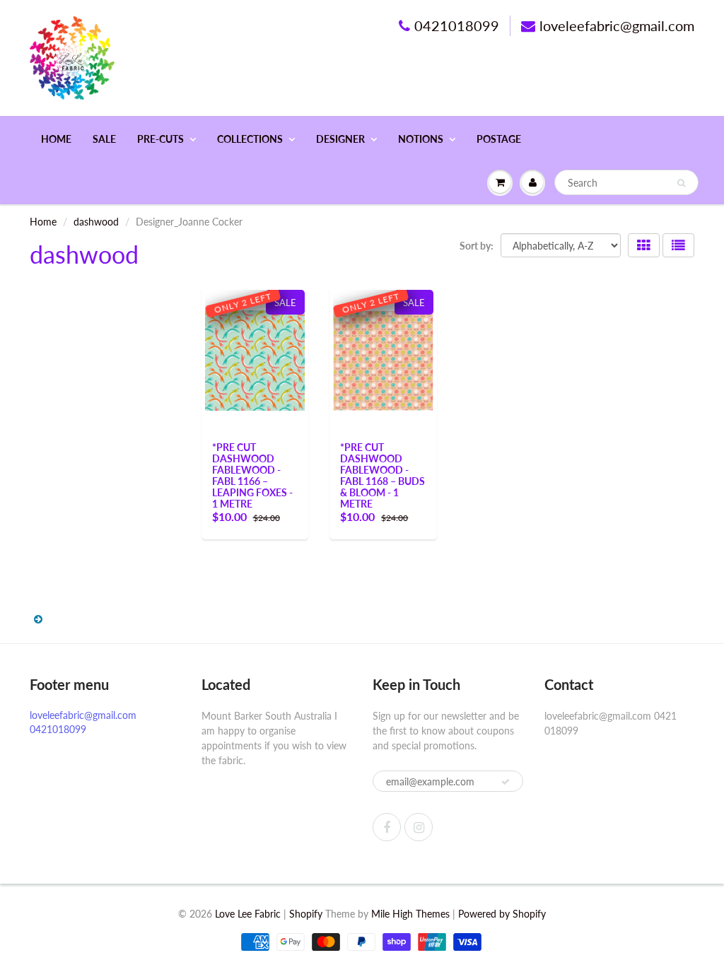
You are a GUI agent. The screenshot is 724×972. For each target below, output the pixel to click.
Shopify (305, 914)
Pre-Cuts (160, 139)
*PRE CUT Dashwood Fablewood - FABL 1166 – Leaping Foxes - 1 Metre (252, 475)
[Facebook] (387, 827)
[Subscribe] (505, 782)
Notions (420, 139)
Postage (499, 139)
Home (56, 139)
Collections (250, 139)
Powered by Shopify (502, 914)
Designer (340, 139)
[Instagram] (418, 827)
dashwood (96, 222)
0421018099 (456, 25)
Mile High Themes (410, 914)
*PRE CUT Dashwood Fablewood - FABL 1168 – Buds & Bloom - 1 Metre (382, 475)
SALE (104, 139)
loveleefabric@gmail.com (616, 25)
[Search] (681, 183)
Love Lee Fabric (248, 914)
